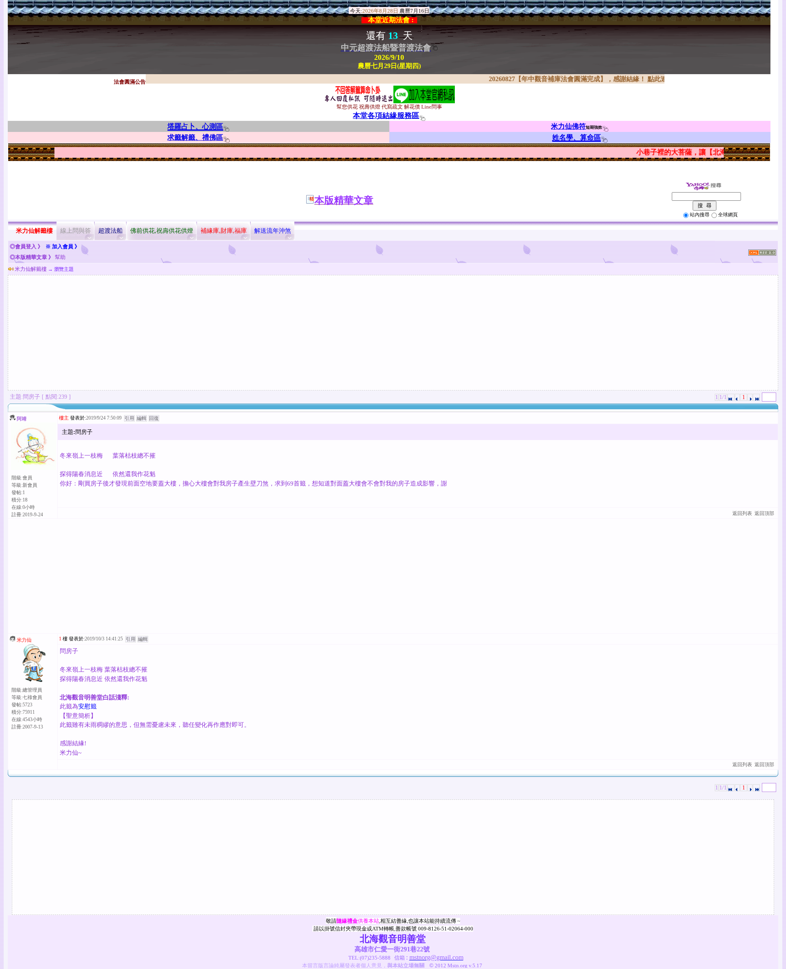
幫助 (60, 257)
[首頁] (730, 397)
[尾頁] (756, 397)
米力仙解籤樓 (31, 269)
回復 (154, 418)
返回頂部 (764, 513)
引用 (129, 418)
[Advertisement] (393, 332)
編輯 (142, 418)
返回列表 (742, 513)
